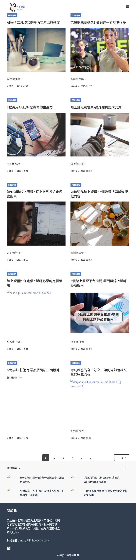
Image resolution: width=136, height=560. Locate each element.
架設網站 (76, 15)
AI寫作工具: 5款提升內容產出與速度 (33, 22)
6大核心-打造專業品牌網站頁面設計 (33, 369)
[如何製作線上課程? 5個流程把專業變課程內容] (99, 224)
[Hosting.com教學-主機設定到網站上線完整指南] (75, 493)
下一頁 (120, 457)
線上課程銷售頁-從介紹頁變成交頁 (95, 107)
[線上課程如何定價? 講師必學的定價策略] (36, 313)
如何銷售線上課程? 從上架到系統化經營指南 (34, 193)
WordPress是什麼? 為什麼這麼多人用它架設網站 (42, 479)
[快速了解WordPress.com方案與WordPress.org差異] (75, 480)
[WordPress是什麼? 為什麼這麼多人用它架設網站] (12, 480)
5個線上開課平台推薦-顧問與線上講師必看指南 (98, 282)
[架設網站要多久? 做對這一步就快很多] (99, 50)
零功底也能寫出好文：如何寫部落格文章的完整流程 (98, 372)
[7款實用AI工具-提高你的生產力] (36, 135)
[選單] (127, 6)
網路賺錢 (12, 15)
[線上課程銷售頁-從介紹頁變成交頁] (99, 135)
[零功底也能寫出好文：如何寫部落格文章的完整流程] (99, 402)
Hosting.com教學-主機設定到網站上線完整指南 (105, 493)
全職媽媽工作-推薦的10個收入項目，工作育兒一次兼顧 (42, 493)
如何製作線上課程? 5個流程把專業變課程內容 (99, 193)
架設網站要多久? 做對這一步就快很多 (98, 22)
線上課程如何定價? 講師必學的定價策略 (34, 282)
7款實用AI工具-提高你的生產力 (30, 107)
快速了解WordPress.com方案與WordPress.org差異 (102, 479)
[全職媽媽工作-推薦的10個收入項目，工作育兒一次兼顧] (12, 493)
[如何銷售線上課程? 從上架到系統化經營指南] (36, 224)
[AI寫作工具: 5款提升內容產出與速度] (36, 50)
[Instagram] (8, 548)
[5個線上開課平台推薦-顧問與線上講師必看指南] (99, 313)
